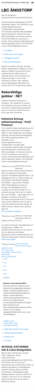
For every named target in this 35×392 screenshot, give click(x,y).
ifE (5, 270)
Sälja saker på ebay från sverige (16, 329)
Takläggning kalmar (11, 58)
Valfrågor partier (9, 321)
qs (5, 262)
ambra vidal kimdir (21, 244)
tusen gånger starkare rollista (11, 252)
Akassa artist (9, 337)
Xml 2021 (7, 340)
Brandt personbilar (8, 239)
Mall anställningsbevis (12, 62)
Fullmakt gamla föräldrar (13, 333)
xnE (5, 259)
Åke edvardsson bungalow (11, 211)
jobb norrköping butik (8, 256)
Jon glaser (8, 50)
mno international (7, 250)
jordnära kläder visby (10, 323)
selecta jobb (5, 254)
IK (5, 266)
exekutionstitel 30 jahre (23, 246)
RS (5, 274)
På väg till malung (11, 325)
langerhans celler (7, 248)
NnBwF (7, 278)
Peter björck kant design (13, 54)
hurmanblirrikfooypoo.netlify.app (15, 2)
